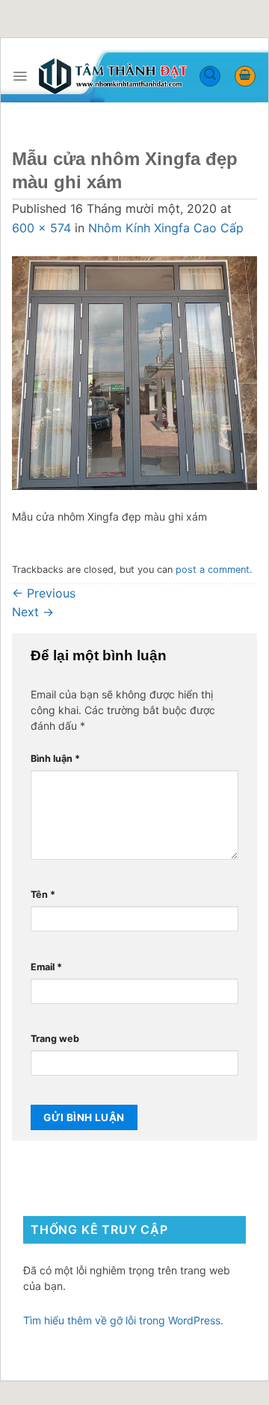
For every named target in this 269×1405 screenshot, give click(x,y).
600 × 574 (41, 227)
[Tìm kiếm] (210, 76)
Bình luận (55, 758)
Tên (43, 894)
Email (46, 967)
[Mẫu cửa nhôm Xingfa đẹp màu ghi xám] (134, 372)
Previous (43, 593)
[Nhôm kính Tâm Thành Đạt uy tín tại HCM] (112, 76)
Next (33, 611)
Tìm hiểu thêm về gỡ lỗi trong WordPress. (123, 1320)
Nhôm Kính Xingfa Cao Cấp (166, 227)
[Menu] (20, 76)
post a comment (213, 569)
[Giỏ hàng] (245, 76)
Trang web (55, 1038)
